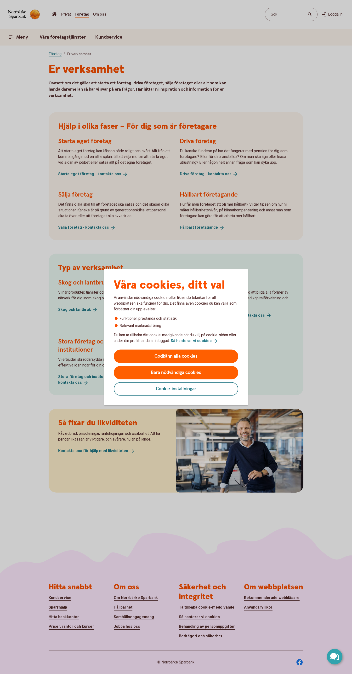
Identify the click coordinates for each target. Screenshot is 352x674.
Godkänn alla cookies (176, 356)
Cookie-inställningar (176, 389)
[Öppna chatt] (334, 656)
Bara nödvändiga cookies (176, 372)
